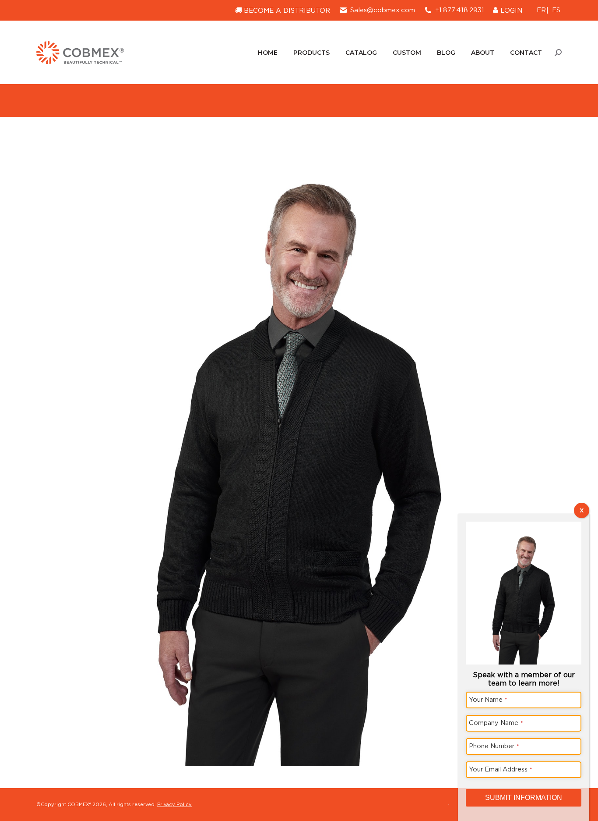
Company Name (496, 722)
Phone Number (494, 746)
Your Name (488, 699)
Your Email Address (500, 769)
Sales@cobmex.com (382, 10)
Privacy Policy (174, 804)
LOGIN (510, 10)
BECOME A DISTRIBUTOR (286, 10)
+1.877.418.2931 (459, 10)
